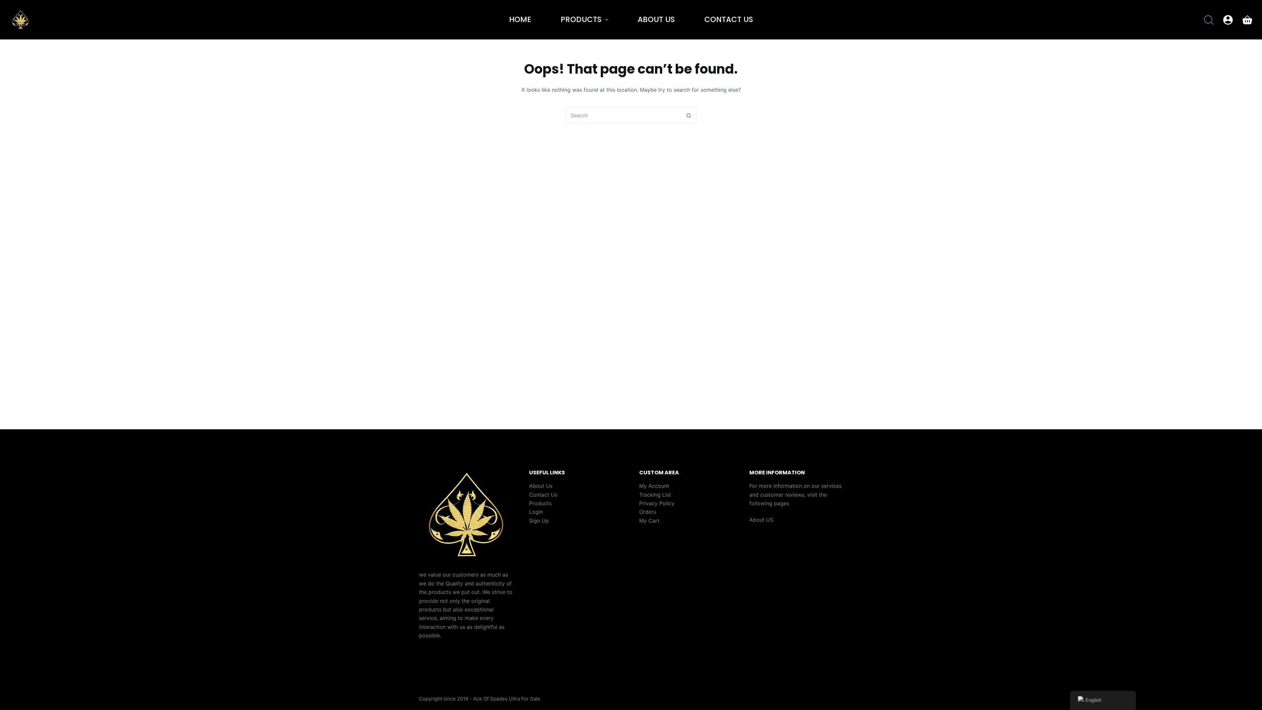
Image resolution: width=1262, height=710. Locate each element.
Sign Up (539, 520)
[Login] (1228, 20)
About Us (656, 19)
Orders (647, 512)
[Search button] (688, 115)
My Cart (649, 520)
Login (536, 512)
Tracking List (655, 494)
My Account (654, 486)
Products (581, 19)
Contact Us (728, 19)
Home (520, 19)
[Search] (1208, 20)
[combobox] (623, 115)
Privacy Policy (656, 503)
